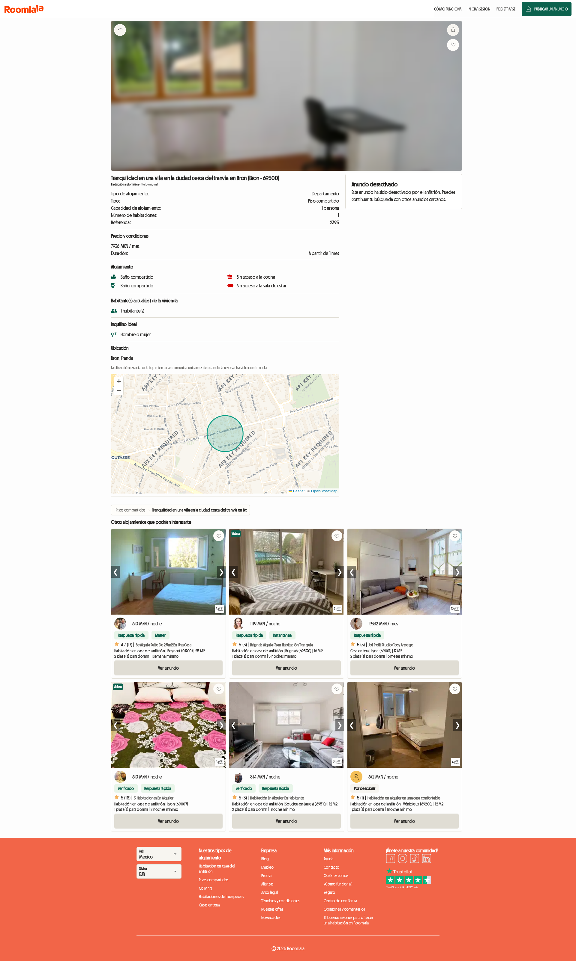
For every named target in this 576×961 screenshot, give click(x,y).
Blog (265, 859)
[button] (118, 381)
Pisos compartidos (214, 880)
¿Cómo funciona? (338, 884)
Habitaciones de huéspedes (221, 896)
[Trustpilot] (408, 887)
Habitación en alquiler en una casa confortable (404, 798)
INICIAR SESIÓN (479, 9)
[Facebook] (390, 859)
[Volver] (120, 37)
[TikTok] (414, 859)
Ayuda (328, 859)
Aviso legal (269, 892)
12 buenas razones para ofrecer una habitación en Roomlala (348, 920)
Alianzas (267, 884)
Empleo (267, 867)
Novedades (270, 917)
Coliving (205, 888)
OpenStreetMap (324, 490)
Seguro (329, 892)
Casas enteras (209, 905)
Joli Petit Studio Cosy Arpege (390, 645)
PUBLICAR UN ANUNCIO (551, 9)
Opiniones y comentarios (344, 909)
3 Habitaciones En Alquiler (153, 798)
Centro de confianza (340, 901)
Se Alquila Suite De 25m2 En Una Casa (163, 645)
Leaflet (298, 490)
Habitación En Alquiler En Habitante (277, 798)
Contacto (331, 867)
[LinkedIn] (426, 859)
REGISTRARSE (506, 9)
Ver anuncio (168, 668)
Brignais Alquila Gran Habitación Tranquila (281, 645)
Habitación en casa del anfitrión (217, 869)
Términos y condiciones (280, 901)
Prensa (266, 876)
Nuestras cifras (272, 909)
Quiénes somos (336, 876)
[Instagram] (402, 859)
